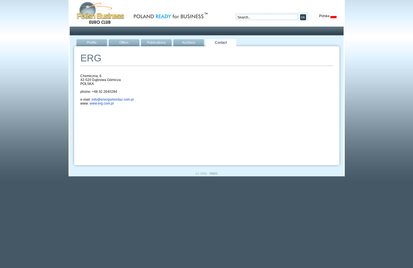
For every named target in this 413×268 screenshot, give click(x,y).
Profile (92, 43)
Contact (221, 43)
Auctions (188, 43)
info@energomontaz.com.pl (113, 99)
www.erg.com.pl (102, 103)
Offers (123, 43)
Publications (156, 43)
